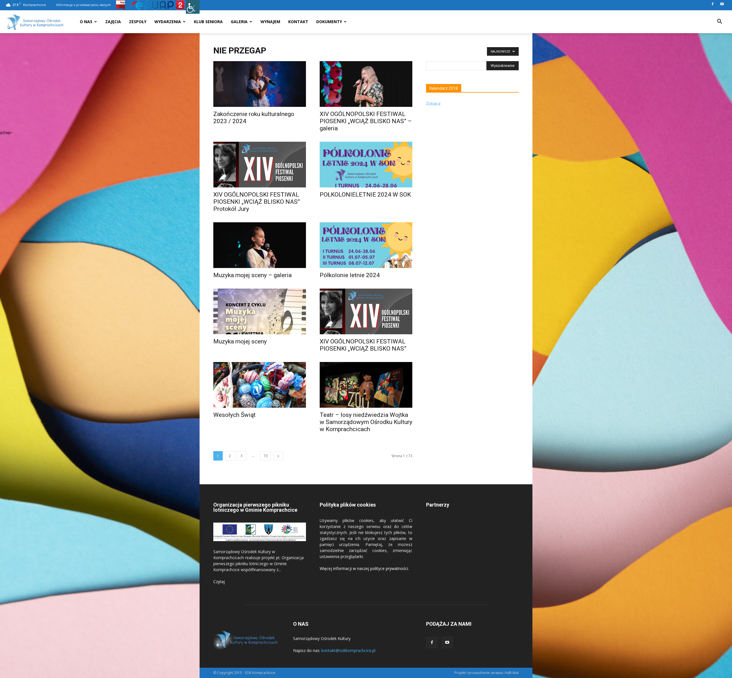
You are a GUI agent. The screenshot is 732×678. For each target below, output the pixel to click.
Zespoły (137, 21)
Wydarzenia (167, 21)
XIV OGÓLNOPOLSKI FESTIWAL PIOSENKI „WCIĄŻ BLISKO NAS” (363, 345)
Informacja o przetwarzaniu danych (83, 5)
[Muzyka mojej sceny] (259, 311)
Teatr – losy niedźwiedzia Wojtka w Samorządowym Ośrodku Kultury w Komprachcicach (366, 422)
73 (266, 455)
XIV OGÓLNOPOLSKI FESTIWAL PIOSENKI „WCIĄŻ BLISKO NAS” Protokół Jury (256, 201)
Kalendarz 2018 (443, 88)
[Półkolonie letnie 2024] (366, 245)
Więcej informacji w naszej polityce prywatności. (364, 568)
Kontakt (298, 21)
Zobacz (433, 103)
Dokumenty (329, 21)
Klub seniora (208, 21)
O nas (86, 21)
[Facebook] (712, 4)
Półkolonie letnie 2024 (350, 275)
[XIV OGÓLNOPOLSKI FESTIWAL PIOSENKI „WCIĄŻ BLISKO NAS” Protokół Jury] (259, 164)
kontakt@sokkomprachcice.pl (348, 650)
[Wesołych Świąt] (259, 385)
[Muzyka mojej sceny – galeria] (259, 245)
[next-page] (278, 456)
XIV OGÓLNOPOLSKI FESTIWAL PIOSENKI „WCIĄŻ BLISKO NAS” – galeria (366, 121)
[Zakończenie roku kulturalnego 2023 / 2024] (259, 84)
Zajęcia (113, 21)
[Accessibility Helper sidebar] (193, 7)
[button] (719, 22)
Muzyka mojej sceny (240, 341)
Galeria (239, 21)
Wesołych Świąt (234, 414)
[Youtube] (722, 4)
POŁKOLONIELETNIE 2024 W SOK (365, 194)
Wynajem (270, 21)
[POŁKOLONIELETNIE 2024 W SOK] (366, 164)
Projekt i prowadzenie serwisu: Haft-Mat (486, 672)
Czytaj (219, 581)
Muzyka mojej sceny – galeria (252, 275)
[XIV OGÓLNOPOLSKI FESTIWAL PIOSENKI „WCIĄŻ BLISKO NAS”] (366, 311)
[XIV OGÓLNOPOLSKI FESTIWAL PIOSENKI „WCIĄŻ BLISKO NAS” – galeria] (366, 84)
